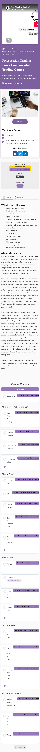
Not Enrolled (20, 167)
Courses (14, 49)
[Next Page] (24, 747)
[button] (15, 153)
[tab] (7, 197)
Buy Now (20, 185)
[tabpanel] (20, 288)
